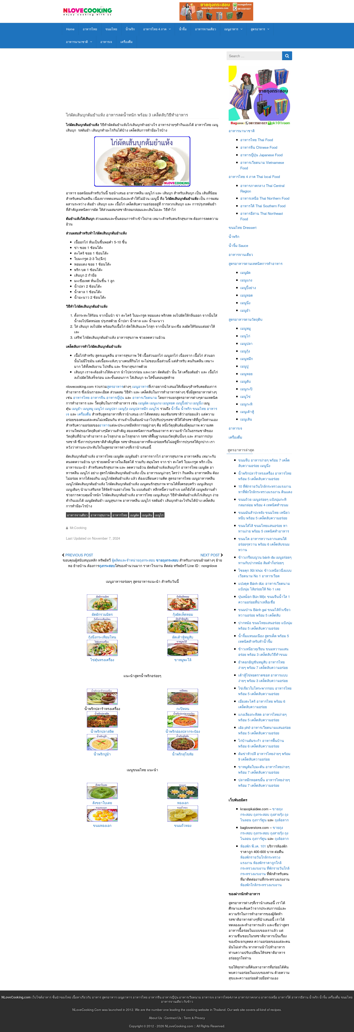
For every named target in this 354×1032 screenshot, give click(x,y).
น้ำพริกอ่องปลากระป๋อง (183, 731)
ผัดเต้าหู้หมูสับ (182, 636)
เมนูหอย (246, 373)
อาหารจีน (98, 397)
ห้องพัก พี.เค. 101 (253, 846)
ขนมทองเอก (102, 825)
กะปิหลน (182, 708)
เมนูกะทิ (246, 403)
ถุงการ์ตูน (259, 819)
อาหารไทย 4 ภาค (155, 29)
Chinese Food (266, 147)
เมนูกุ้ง (123, 408)
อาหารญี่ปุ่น (115, 397)
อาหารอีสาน (249, 213)
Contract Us (173, 1017)
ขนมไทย (111, 29)
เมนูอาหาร (231, 29)
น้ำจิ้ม (183, 29)
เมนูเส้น (147, 515)
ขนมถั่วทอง (182, 825)
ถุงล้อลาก (282, 819)
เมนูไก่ (99, 408)
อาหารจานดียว (77, 515)
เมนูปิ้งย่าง (184, 402)
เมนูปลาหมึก (138, 408)
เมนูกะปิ (246, 388)
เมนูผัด (143, 402)
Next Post (210, 554)
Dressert (249, 227)
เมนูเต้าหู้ (247, 411)
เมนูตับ (245, 381)
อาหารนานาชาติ (77, 41)
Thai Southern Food (270, 205)
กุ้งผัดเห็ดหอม (183, 614)
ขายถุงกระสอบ (167, 560)
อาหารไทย (90, 29)
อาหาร (104, 425)
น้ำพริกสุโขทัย (182, 753)
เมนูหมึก (246, 358)
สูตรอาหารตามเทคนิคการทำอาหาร (256, 263)
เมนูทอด (168, 402)
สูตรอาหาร (258, 29)
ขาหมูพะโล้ (182, 659)
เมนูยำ (77, 408)
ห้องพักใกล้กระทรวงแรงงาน (261, 884)
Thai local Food (268, 176)
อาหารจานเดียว (205, 29)
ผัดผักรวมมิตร (102, 614)
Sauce (243, 245)
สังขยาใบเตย (102, 802)
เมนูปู (244, 366)
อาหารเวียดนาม (144, 397)
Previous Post (79, 554)
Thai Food (265, 139)
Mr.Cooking (78, 527)
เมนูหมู (88, 408)
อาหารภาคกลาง (252, 185)
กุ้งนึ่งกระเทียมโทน (102, 636)
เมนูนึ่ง (198, 402)
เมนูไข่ (154, 408)
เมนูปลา (111, 408)
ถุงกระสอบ (107, 565)
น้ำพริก (130, 29)
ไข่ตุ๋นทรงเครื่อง (102, 659)
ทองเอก (182, 802)
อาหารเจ (106, 41)
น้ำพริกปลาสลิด (102, 731)
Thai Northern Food (274, 198)
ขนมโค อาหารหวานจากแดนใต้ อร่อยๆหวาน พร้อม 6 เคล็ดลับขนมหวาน (263, 544)
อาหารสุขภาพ (100, 515)
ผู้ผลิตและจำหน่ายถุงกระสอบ (133, 560)
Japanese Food (271, 154)
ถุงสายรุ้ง (277, 814)
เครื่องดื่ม (126, 41)
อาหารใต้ (247, 205)
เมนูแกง (155, 402)
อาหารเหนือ (249, 198)
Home (70, 29)
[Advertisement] (142, 80)
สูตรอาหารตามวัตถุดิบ (245, 319)
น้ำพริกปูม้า (102, 753)
